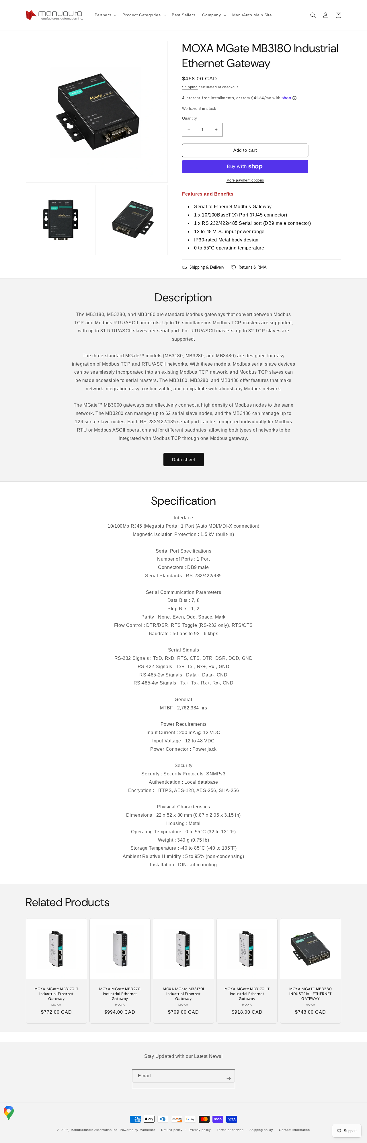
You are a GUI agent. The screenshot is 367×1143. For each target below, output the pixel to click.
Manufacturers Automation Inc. (95, 1130)
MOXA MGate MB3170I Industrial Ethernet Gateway (183, 994)
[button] (105, 15)
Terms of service (230, 1130)
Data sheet (183, 459)
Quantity (189, 118)
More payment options (245, 180)
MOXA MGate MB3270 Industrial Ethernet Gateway (119, 994)
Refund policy (172, 1130)
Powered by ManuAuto (137, 1130)
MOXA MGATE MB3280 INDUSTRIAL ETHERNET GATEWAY (310, 994)
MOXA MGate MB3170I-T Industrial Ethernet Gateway (247, 994)
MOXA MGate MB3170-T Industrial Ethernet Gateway (56, 994)
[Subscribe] (228, 1078)
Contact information (294, 1130)
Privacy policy (200, 1130)
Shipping (190, 87)
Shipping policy (261, 1130)
